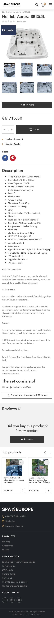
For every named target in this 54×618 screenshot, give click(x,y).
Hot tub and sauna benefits (14, 585)
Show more (28, 104)
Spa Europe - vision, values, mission (18, 561)
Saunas (5, 549)
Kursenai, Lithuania (14, 526)
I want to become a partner (14, 581)
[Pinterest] (13, 158)
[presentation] (45, 453)
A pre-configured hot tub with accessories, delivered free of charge (39, 480)
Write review (27, 439)
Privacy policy (8, 565)
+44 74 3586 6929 (15, 516)
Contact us (10, 521)
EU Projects (7, 569)
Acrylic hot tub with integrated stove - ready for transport (14, 480)
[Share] (5, 158)
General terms (8, 573)
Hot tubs (6, 541)
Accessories (7, 545)
